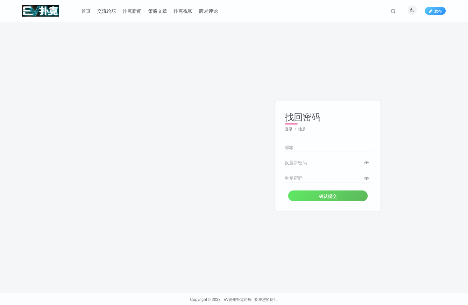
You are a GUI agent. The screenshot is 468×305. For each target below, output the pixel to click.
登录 (289, 128)
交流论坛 (106, 10)
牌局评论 (208, 10)
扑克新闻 (132, 10)
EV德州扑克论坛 (237, 299)
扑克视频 (183, 10)
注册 (302, 128)
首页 (86, 10)
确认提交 (328, 196)
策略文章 (157, 10)
